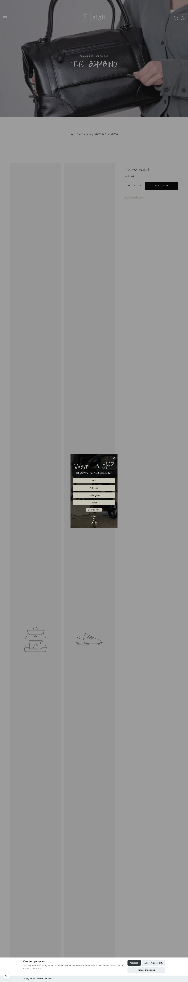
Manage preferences (146, 969)
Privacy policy (29, 978)
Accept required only (154, 962)
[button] (94, 480)
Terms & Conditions (44, 978)
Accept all (134, 962)
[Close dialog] (113, 458)
